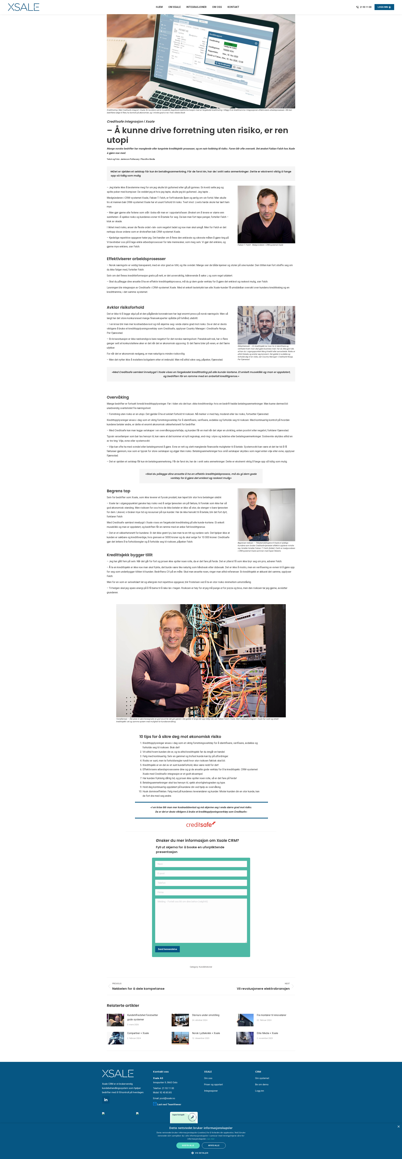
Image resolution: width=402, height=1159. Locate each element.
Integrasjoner (211, 1090)
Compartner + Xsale (138, 1033)
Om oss (208, 1078)
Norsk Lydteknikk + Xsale (206, 1033)
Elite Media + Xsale (267, 1033)
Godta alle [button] (188, 1145)
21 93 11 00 (365, 7)
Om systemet (262, 1078)
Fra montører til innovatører (271, 1015)
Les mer (211, 1138)
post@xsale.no (167, 1098)
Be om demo (262, 1084)
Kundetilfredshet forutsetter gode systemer (142, 1017)
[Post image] (115, 1020)
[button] (201, 1153)
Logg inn (259, 1090)
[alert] (201, 1141)
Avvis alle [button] (213, 1145)
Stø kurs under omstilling (205, 1015)
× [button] (398, 1127)
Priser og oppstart (213, 1084)
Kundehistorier (205, 967)
